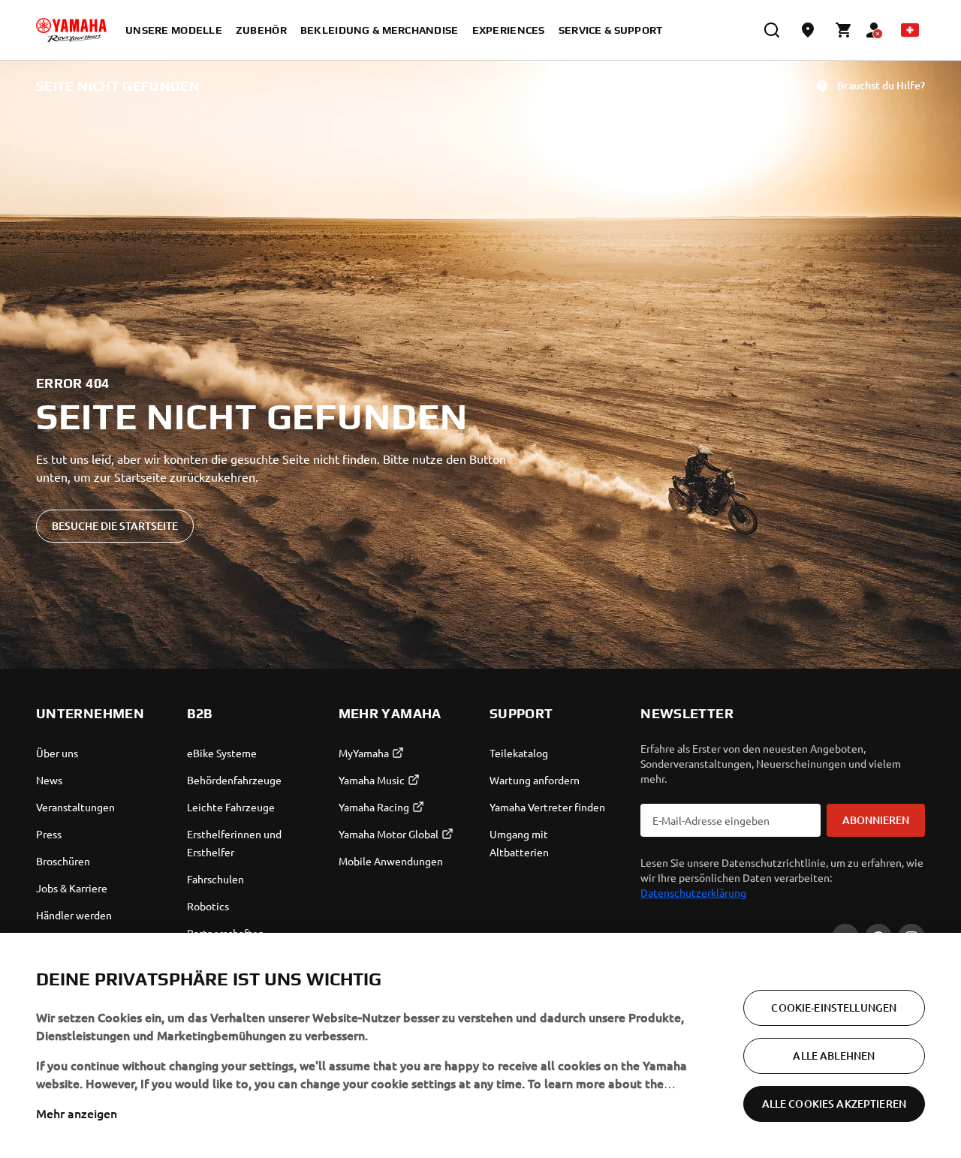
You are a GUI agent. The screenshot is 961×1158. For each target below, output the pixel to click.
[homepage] (71, 30)
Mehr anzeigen (76, 1113)
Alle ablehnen (834, 1055)
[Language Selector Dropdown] (910, 30)
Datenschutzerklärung (693, 892)
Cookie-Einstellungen (833, 1007)
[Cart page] (844, 30)
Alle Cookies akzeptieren (834, 1103)
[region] (480, 1045)
